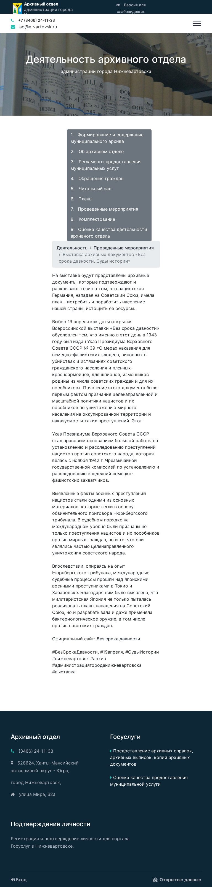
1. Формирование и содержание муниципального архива (107, 138)
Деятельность (72, 248)
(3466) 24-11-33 (35, 751)
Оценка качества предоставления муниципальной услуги (149, 781)
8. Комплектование (93, 219)
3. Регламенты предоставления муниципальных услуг (106, 165)
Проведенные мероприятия (124, 248)
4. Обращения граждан (97, 178)
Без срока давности (118, 638)
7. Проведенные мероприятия (104, 209)
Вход (20, 879)
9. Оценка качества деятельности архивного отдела (109, 233)
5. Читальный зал (91, 188)
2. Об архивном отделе (97, 151)
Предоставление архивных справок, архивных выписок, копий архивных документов (151, 757)
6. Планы (81, 199)
